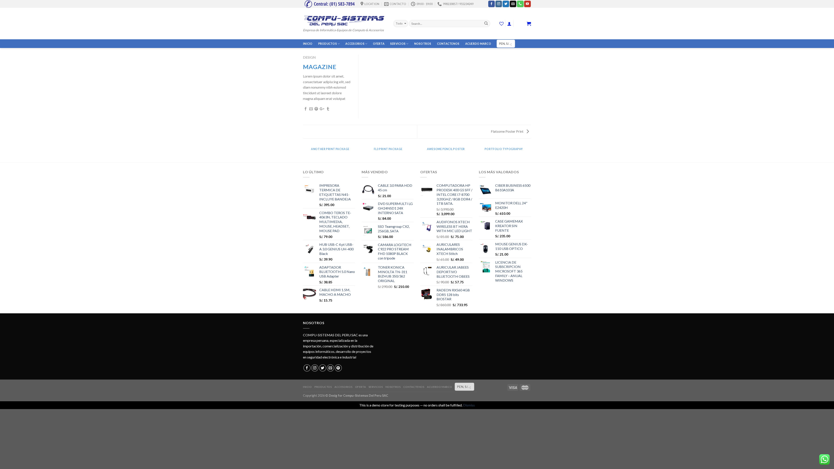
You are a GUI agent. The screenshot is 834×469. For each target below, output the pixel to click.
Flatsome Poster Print (507, 131)
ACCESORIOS (354, 43)
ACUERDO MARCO (478, 43)
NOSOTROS (422, 43)
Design (309, 57)
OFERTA (378, 43)
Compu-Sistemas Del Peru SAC (365, 395)
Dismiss (469, 405)
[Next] (530, 153)
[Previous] (304, 153)
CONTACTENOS (448, 43)
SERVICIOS (397, 43)
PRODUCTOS (327, 43)
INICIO (308, 43)
